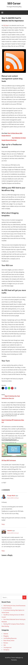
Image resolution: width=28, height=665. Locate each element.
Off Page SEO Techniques (9, 460)
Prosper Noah (11, 495)
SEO (5, 645)
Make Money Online (9, 640)
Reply (3, 524)
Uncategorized (7, 647)
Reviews (6, 643)
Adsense (6, 633)
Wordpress (6, 649)
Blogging (6, 636)
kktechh (9, 530)
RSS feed (5, 25)
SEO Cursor (14, 3)
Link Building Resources (10, 638)
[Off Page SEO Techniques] (14, 456)
